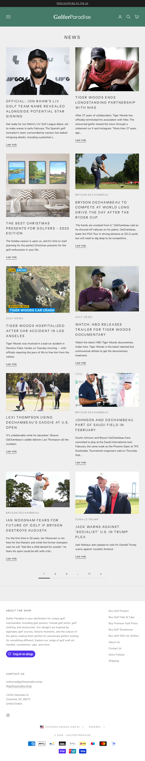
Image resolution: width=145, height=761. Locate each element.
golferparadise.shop (20, 686)
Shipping (114, 661)
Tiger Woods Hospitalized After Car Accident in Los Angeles (35, 331)
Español (95, 727)
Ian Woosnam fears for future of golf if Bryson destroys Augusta (34, 525)
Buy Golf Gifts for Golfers (124, 636)
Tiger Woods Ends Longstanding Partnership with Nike (105, 102)
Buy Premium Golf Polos (123, 623)
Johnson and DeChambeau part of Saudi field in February (104, 425)
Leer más (11, 144)
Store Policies (117, 654)
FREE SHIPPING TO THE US (72, 3)
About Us (114, 642)
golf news (14, 318)
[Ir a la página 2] (100, 574)
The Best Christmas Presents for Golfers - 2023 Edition (37, 228)
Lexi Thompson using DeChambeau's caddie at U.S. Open (37, 422)
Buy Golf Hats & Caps (122, 617)
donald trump (87, 519)
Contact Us (115, 648)
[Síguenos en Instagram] (8, 715)
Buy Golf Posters (119, 611)
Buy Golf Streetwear (121, 629)
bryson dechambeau (92, 194)
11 (89, 573)
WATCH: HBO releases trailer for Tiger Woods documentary (103, 330)
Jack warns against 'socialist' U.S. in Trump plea (101, 532)
